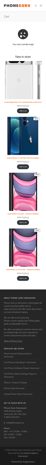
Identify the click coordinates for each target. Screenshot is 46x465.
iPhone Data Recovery (14, 388)
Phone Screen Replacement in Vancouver (18, 355)
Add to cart (23, 111)
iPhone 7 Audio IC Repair (15, 383)
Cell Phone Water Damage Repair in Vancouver (20, 375)
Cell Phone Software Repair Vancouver (21, 368)
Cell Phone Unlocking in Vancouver (20, 362)
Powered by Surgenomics (23, 462)
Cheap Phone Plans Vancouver (18, 394)
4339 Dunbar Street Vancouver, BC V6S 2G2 (15, 411)
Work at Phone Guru (13, 341)
